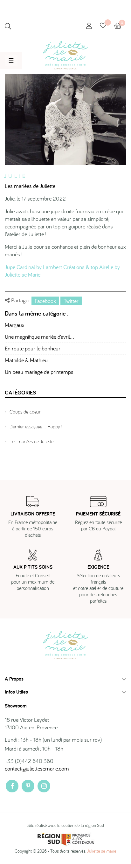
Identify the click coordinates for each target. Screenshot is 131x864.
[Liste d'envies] (107, 26)
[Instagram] (44, 786)
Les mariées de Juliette (30, 185)
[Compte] (89, 26)
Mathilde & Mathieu (26, 360)
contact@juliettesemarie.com (37, 768)
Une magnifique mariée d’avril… (39, 336)
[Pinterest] (28, 786)
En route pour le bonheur (32, 348)
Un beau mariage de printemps (39, 371)
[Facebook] (12, 786)
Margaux (14, 325)
